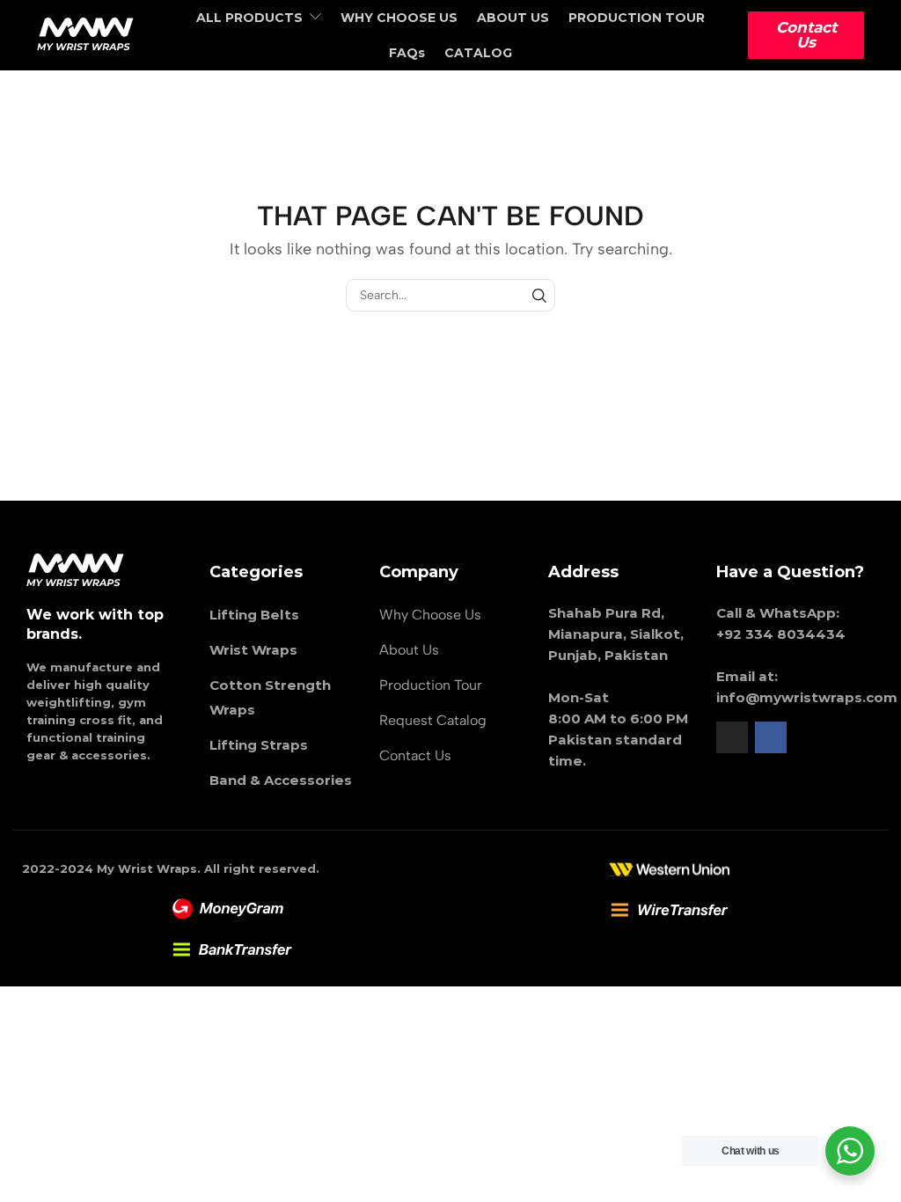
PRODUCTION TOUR (636, 18)
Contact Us (806, 34)
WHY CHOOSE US (399, 18)
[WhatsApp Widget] (850, 1151)
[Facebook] (771, 737)
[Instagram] (732, 737)
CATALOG (478, 53)
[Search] (539, 295)
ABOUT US (513, 18)
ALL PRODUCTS (249, 18)
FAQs (407, 53)
